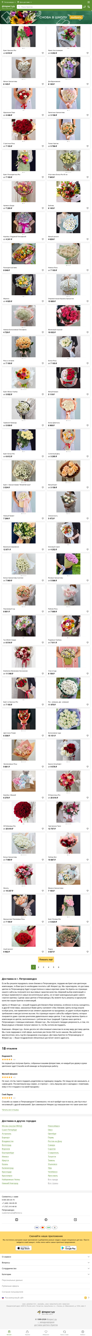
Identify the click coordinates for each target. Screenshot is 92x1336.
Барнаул (6, 1137)
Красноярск (7, 1175)
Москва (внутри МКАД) (12, 1126)
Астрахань (6, 1133)
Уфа (50, 1168)
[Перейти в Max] (75, 1219)
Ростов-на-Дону (55, 1141)
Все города (53, 1179)
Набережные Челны (11, 1179)
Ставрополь (53, 1152)
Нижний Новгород (10, 1183)
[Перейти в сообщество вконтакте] (16, 1219)
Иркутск (5, 1160)
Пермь (51, 1137)
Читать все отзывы (10, 1109)
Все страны (53, 1183)
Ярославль (53, 1175)
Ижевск (5, 1156)
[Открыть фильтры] (89, 7)
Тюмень (51, 1160)
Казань (5, 1164)
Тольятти (52, 1156)
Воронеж (6, 1148)
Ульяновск (52, 1164)
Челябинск (52, 1171)
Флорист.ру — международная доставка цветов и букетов (46, 1322)
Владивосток (7, 1141)
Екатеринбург (8, 1152)
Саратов (52, 1148)
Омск (50, 1129)
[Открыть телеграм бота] (46, 1219)
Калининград (7, 1168)
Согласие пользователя (12, 1291)
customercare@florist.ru (12, 1212)
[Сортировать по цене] (85, 7)
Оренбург (52, 1133)
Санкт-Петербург (9, 1129)
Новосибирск (54, 1126)
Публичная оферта (10, 1286)
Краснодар (7, 1171)
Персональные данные (12, 1280)
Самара (51, 1145)
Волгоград (6, 1145)
